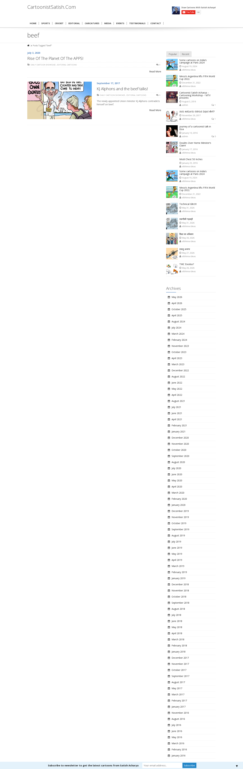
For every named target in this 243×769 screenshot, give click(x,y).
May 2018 (177, 627)
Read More (155, 71)
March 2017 (178, 694)
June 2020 (177, 474)
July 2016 (176, 725)
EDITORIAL (74, 23)
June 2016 (177, 731)
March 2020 (178, 492)
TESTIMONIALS (137, 23)
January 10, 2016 (190, 133)
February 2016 (179, 749)
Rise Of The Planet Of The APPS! (55, 58)
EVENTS (120, 23)
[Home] (28, 45)
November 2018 (180, 590)
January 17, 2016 (190, 149)
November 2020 (180, 443)
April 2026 (177, 303)
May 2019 (177, 553)
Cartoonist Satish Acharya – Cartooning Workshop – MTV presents (194, 95)
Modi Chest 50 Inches (190, 159)
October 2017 (179, 670)
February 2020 (179, 498)
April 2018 (177, 633)
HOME (33, 23)
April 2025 (177, 315)
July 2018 (176, 614)
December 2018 (180, 584)
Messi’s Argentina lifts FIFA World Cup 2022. (197, 77)
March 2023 (178, 364)
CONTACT (155, 23)
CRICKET (59, 23)
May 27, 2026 (188, 252)
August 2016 (178, 718)
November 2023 (180, 345)
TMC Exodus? (186, 264)
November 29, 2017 (191, 115)
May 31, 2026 (188, 207)
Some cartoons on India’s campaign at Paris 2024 (193, 61)
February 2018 (179, 645)
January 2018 (178, 651)
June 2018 (177, 621)
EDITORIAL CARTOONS (67, 64)
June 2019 (177, 547)
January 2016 (178, 755)
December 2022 (180, 370)
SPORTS (45, 23)
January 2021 (178, 431)
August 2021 (178, 401)
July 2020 (176, 468)
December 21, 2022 (191, 82)
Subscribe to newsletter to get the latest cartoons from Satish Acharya (93, 765)
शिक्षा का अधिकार (186, 234)
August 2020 (178, 462)
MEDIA (107, 23)
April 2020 (177, 486)
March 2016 (178, 743)
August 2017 (178, 682)
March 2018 (178, 639)
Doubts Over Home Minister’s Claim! (195, 144)
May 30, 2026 (188, 237)
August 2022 (178, 376)
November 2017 (180, 663)
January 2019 (178, 578)
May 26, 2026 (188, 268)
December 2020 (180, 437)
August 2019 (178, 535)
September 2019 (180, 529)
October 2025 (179, 309)
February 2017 (179, 700)
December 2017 (180, 657)
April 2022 (177, 394)
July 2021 (176, 407)
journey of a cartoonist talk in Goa (195, 128)
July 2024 (176, 327)
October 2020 (179, 449)
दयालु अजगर (184, 249)
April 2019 (177, 559)
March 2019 (178, 566)
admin (185, 105)
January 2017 (178, 706)
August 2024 (178, 321)
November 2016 (180, 712)
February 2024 (179, 339)
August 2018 (178, 608)
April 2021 (177, 419)
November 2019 (180, 517)
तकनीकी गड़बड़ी (186, 219)
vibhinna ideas (189, 69)
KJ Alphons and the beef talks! (122, 88)
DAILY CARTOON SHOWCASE (43, 64)
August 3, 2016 (189, 101)
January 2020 (178, 504)
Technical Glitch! (188, 204)
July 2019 (176, 541)
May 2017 (177, 688)
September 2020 (180, 456)
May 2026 (177, 297)
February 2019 (179, 572)
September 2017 (180, 676)
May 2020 (177, 480)
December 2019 (180, 511)
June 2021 (177, 413)
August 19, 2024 (189, 66)
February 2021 (179, 425)
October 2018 (179, 596)
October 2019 (179, 523)
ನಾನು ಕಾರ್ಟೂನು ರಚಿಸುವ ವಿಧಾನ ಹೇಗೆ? (197, 111)
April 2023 (177, 358)
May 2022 (177, 388)
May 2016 (177, 737)
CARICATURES (92, 23)
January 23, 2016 (190, 163)
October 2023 (179, 352)
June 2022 (177, 382)
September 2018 (180, 602)
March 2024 (178, 333)
